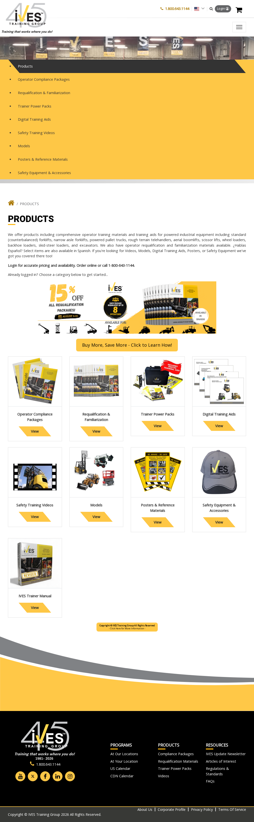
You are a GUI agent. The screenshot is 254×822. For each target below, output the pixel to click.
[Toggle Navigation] (239, 27)
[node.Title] (11, 204)
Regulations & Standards (217, 771)
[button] (211, 8)
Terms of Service (232, 809)
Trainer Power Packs (174, 768)
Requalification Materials (178, 761)
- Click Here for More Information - (127, 627)
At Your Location (124, 761)
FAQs (210, 781)
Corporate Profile (172, 809)
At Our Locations (124, 753)
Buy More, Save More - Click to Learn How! (127, 345)
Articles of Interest (221, 761)
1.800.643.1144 (177, 8)
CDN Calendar (121, 776)
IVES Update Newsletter (226, 753)
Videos (163, 776)
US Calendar (120, 768)
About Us (144, 809)
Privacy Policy (202, 809)
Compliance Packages (176, 753)
